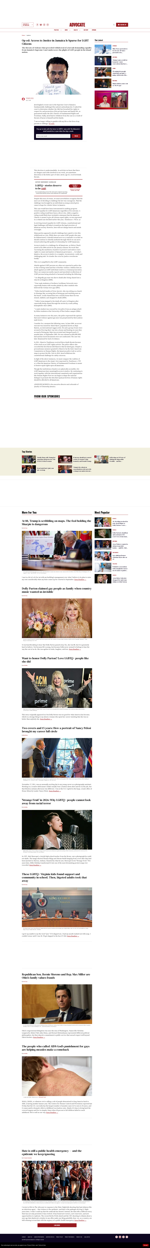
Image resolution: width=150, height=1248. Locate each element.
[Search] (114, 25)
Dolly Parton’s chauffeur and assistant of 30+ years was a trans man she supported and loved (120, 536)
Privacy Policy (31, 1245)
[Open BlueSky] (41, 24)
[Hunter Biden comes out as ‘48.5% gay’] (103, 83)
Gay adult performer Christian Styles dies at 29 (120, 557)
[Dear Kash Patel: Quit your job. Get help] (29, 469)
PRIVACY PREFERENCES (69, 1237)
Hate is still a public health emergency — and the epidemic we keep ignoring (52, 1152)
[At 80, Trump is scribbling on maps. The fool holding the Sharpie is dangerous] (57, 550)
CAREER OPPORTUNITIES (39, 1237)
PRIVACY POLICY (59, 1237)
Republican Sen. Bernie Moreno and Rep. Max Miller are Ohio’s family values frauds (56, 976)
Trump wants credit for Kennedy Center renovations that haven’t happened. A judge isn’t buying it (120, 64)
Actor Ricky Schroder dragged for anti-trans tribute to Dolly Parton (120, 580)
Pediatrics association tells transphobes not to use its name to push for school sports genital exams (120, 570)
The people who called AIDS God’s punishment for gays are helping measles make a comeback (56, 1047)
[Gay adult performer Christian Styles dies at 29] (103, 556)
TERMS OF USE (79, 1237)
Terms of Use (42, 1245)
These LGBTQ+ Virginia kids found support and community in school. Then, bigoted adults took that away (54, 877)
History (86, 30)
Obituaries (115, 552)
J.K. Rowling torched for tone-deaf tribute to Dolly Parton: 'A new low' (120, 524)
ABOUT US (30, 1237)
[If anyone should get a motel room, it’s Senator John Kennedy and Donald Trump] (65, 459)
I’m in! (76, 136)
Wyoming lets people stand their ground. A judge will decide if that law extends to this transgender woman (120, 75)
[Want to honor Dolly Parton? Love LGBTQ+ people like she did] (57, 688)
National (115, 57)
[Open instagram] (47, 24)
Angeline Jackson (30, 98)
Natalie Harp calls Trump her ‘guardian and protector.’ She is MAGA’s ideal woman (46, 459)
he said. (52, 123)
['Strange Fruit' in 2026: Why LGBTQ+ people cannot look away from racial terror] (57, 829)
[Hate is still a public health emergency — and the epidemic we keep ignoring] (57, 1180)
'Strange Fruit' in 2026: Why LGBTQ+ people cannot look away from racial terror (56, 801)
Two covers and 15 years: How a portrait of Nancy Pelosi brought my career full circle (56, 729)
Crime (114, 68)
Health (76, 30)
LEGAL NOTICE (87, 1237)
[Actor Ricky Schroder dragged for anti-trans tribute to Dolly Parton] (103, 578)
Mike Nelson (25, 735)
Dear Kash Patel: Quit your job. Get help (45, 469)
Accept (146, 1245)
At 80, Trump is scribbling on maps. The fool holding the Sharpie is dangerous (56, 522)
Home (23, 35)
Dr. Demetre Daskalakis (27, 1158)
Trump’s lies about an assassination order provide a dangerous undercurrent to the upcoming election (82, 470)
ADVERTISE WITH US (50, 1237)
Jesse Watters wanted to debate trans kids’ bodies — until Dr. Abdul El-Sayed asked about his (120, 548)
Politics (56, 30)
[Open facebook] (37, 24)
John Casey (25, 528)
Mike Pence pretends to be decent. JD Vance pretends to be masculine (120, 51)
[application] (111, 100)
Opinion (94, 30)
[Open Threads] (44, 24)
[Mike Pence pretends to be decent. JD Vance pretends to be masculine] (103, 49)
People (114, 518)
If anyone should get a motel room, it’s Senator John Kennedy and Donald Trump (82, 459)
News (66, 30)
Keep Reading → (80, 579)
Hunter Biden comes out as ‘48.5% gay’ (120, 84)
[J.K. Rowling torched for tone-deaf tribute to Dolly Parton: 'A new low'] (103, 522)
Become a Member (75, 186)
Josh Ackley (25, 665)
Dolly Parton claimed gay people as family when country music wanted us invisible (57, 590)
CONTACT (24, 1237)
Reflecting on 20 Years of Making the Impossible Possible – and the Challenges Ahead (117, 460)
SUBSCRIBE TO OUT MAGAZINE (26, 24)
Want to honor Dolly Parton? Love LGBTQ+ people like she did (55, 659)
